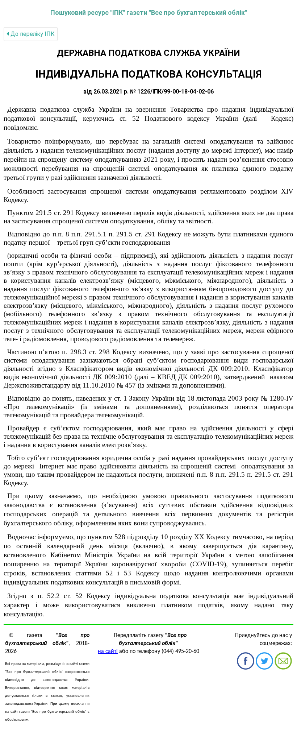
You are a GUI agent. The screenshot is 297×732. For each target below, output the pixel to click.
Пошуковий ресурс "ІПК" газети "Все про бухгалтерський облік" (148, 12)
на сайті (108, 651)
